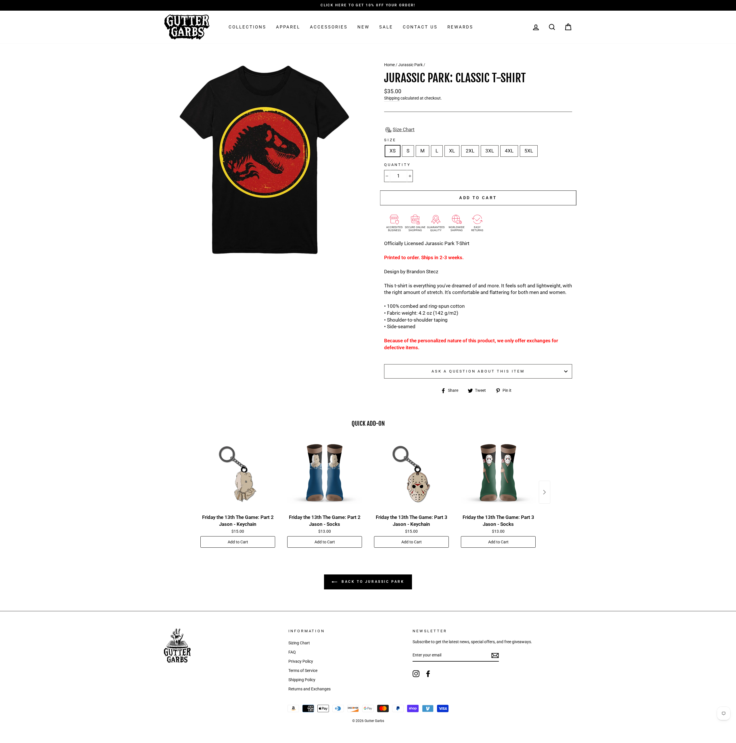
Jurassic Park (410, 64)
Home (389, 64)
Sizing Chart (299, 643)
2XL (470, 151)
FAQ (292, 652)
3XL (489, 151)
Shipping (392, 98)
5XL (528, 151)
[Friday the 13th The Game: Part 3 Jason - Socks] (498, 474)
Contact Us (420, 27)
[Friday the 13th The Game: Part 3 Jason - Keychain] (411, 474)
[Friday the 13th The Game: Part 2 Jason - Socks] (324, 474)
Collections (247, 27)
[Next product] (544, 492)
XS (393, 151)
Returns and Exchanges (309, 689)
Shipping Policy (301, 679)
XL (452, 151)
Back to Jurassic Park (372, 582)
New (363, 27)
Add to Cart (238, 542)
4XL (509, 151)
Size (390, 140)
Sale (386, 27)
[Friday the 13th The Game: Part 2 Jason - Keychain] (237, 474)
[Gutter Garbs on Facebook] (428, 673)
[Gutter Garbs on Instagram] (416, 673)
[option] (368, 5)
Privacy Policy (300, 661)
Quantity (397, 165)
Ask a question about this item (478, 371)
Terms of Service (302, 670)
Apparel (288, 27)
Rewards (460, 27)
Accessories (329, 27)
